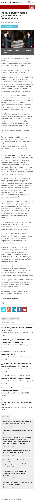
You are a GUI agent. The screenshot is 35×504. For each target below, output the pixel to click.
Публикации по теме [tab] (11, 319)
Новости (5, 417)
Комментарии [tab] (9, 322)
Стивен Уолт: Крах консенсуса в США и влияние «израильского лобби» (17, 423)
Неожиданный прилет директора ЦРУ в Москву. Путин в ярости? (17, 484)
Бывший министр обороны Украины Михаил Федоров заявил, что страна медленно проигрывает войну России (16, 463)
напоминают (15, 155)
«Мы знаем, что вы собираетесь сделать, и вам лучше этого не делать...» (14, 474)
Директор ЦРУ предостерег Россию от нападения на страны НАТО (16, 453)
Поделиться (8, 26)
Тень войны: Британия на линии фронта (17, 431)
